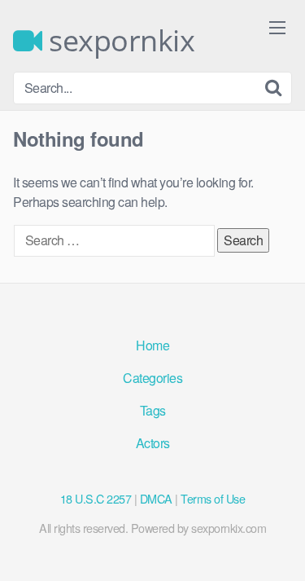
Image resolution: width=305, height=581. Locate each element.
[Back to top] (277, 545)
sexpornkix (118, 40)
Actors (153, 443)
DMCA (156, 498)
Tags (153, 410)
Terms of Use (213, 498)
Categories (152, 377)
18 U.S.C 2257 (96, 498)
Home (152, 345)
